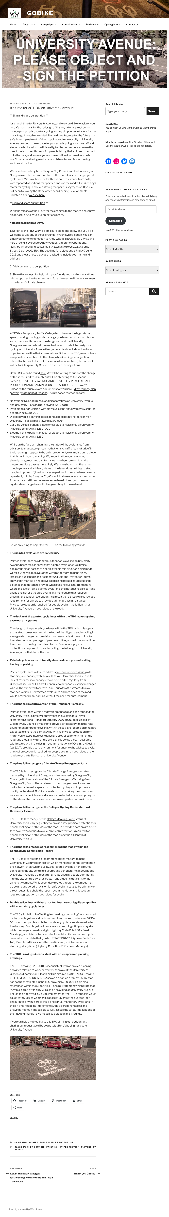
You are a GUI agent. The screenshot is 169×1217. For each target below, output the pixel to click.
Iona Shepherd (41, 104)
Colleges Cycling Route (61, 819)
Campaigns (47, 24)
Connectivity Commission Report (30, 862)
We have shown (63, 464)
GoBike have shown (47, 791)
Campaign (21, 1142)
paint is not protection (63, 1147)
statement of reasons (34, 393)
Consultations (69, 24)
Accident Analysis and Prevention (61, 576)
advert (15, 393)
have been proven (66, 460)
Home (13, 24)
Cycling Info (111, 24)
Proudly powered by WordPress (25, 1209)
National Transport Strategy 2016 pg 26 (47, 719)
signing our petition (70, 1021)
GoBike (40, 13)
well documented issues (71, 672)
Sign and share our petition (28, 115)
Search (152, 111)
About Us (28, 24)
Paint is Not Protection (56, 1142)
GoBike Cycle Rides (124, 145)
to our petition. (40, 266)
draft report (81, 389)
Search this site (114, 104)
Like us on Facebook (119, 172)
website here (37, 195)
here (12, 242)
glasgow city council (30, 1147)
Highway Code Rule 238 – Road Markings (62, 946)
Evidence (91, 24)
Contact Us (132, 24)
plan (93, 389)
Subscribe (115, 220)
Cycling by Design (84, 743)
